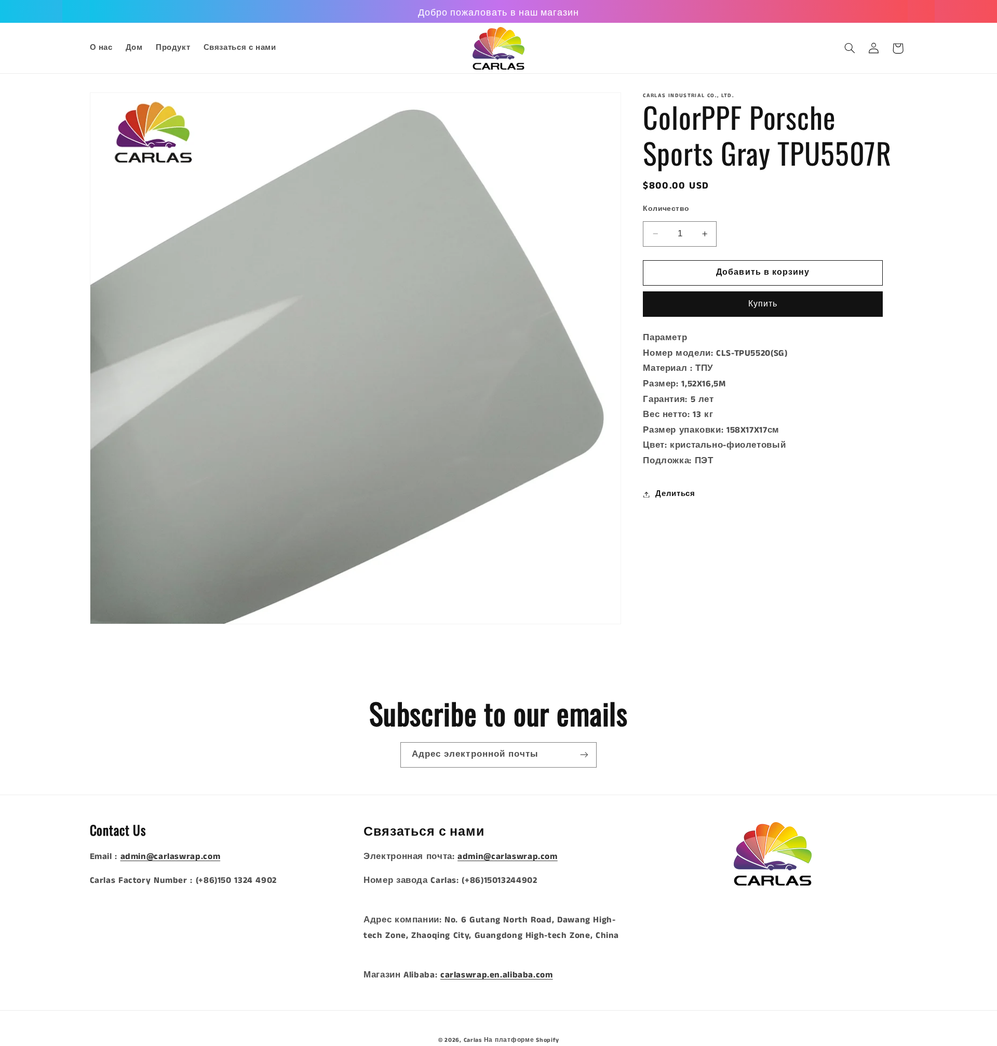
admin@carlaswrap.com (170, 857)
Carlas (473, 1040)
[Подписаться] (584, 755)
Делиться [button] (675, 494)
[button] (849, 48)
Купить (762, 304)
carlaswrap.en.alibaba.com (496, 975)
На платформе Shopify (521, 1040)
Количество (666, 209)
